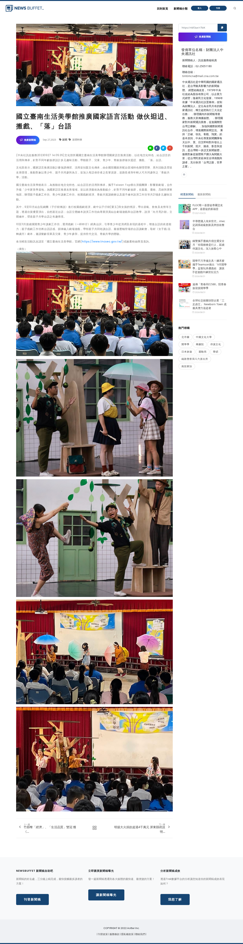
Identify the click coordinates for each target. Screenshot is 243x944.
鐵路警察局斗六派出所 (194, 359)
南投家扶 (186, 366)
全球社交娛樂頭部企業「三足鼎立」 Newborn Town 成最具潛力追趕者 (209, 304)
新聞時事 (77, 139)
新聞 (65, 139)
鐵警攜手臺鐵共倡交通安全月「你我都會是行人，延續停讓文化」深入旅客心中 (208, 244)
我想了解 (175, 899)
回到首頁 (162, 8)
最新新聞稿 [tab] (204, 194)
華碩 (215, 351)
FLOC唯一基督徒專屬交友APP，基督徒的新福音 (208, 207)
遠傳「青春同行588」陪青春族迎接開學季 (209, 286)
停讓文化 (215, 344)
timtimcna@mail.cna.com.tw (200, 76)
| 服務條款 (114, 934)
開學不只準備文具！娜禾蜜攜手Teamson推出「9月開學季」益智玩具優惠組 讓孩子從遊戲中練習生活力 (209, 266)
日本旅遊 (186, 351)
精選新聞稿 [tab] (187, 194)
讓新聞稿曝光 (106, 895)
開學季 (185, 344)
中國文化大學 (204, 337)
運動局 (203, 351)
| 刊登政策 (102, 934)
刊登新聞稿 (32, 899)
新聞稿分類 (181, 8)
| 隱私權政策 (127, 934)
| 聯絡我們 (140, 934)
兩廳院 (200, 344)
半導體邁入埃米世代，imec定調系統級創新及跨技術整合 (209, 224)
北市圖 (185, 337)
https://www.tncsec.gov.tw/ (102, 241)
